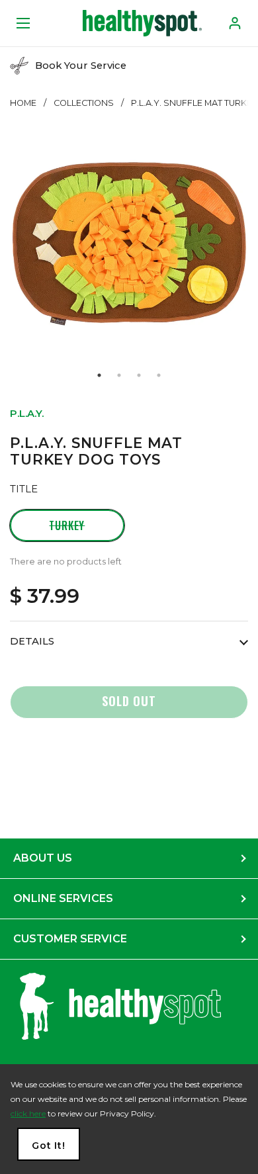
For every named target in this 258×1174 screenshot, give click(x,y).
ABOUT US (42, 858)
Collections (84, 103)
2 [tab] (119, 375)
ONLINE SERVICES (63, 898)
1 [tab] (99, 375)
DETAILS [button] (32, 641)
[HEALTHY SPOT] (142, 23)
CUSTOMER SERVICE (70, 938)
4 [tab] (158, 375)
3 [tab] (139, 375)
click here (28, 1113)
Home (23, 103)
